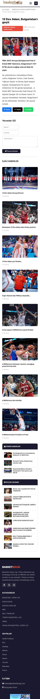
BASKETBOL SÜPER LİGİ (11, 598)
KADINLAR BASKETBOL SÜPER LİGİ (15, 625)
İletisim (4, 658)
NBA (3, 609)
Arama (4, 670)
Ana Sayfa (5, 9)
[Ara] (36, 3)
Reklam (5, 650)
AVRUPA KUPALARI (9, 606)
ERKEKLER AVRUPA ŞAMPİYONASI (23, 9)
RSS (3, 642)
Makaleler (5, 666)
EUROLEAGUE (7, 602)
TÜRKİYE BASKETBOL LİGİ (11, 617)
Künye (4, 654)
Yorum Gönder (12, 151)
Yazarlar (5, 662)
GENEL (4, 621)
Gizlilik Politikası (8, 639)
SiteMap (5, 646)
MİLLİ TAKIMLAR (8, 613)
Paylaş (8, 109)
